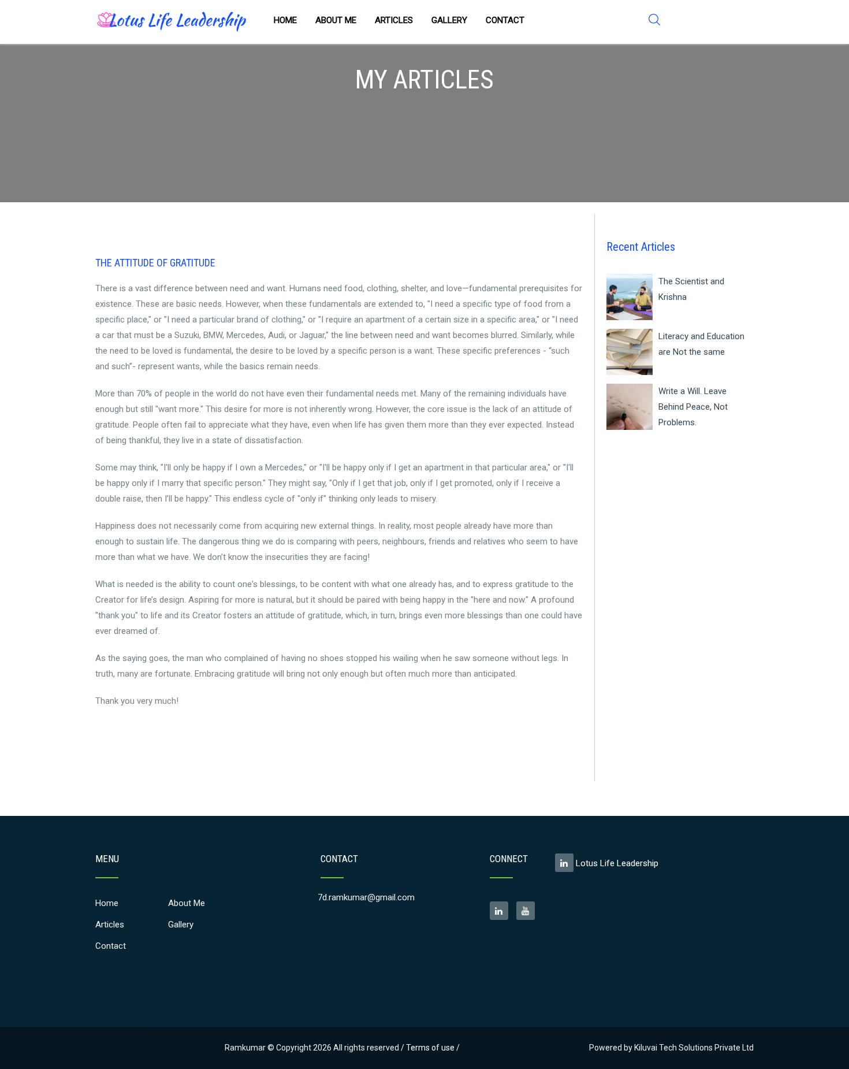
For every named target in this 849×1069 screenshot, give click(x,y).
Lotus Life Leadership (616, 863)
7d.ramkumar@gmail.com (366, 897)
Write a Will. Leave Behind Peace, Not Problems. (693, 407)
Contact (505, 20)
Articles (394, 20)
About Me (335, 20)
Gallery (449, 20)
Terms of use (430, 1047)
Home (285, 20)
